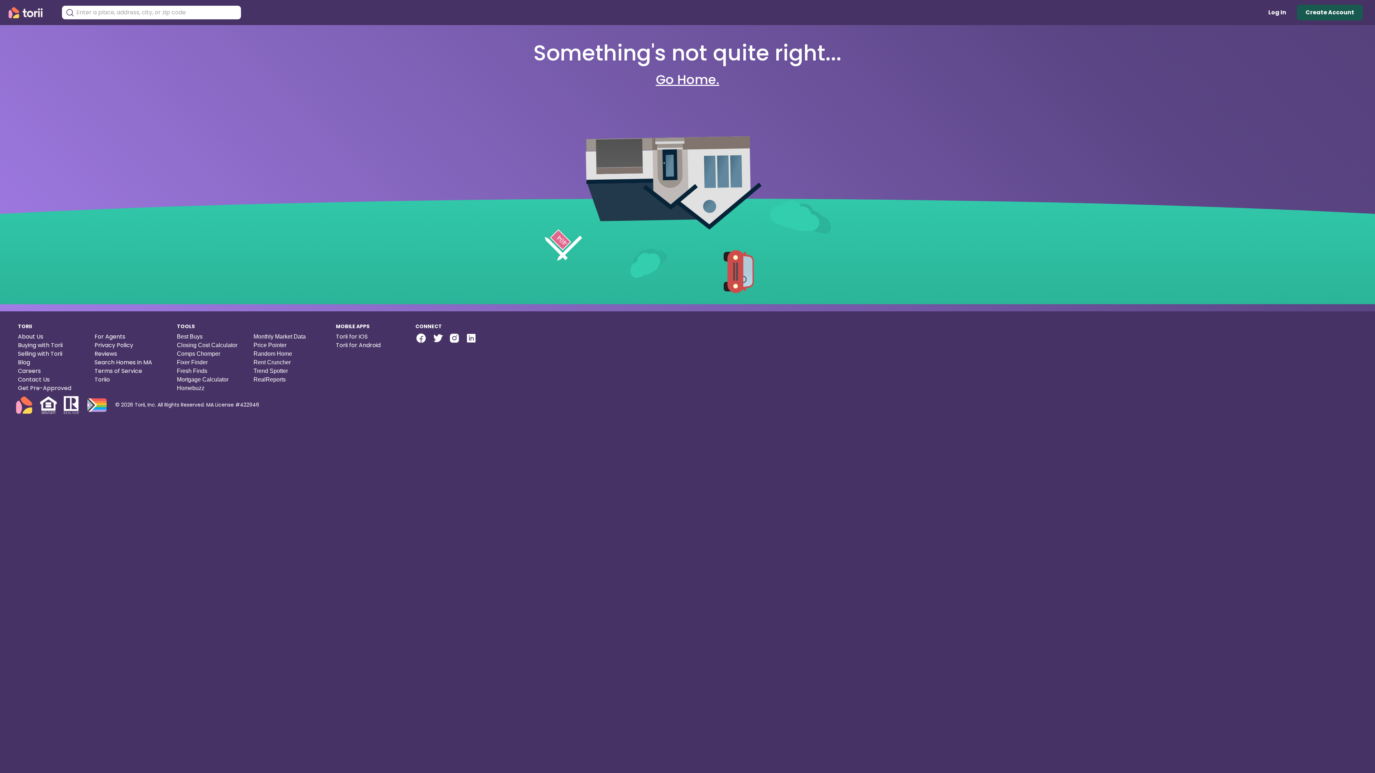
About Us (30, 336)
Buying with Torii (40, 345)
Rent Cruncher (272, 362)
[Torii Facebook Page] (421, 339)
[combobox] (156, 12)
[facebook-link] (421, 338)
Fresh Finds (192, 371)
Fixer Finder (192, 362)
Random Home (273, 354)
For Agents (110, 336)
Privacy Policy (114, 345)
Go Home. (687, 80)
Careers (29, 371)
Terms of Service (118, 371)
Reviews (106, 354)
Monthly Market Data (280, 337)
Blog (24, 362)
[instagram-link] (454, 338)
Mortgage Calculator (202, 379)
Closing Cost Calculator (207, 345)
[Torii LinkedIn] (471, 339)
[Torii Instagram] (454, 339)
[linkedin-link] (471, 338)
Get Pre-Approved (44, 388)
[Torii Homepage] (31, 12)
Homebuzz (190, 388)
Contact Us (34, 379)
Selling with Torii (40, 354)
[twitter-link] (437, 338)
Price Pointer (270, 345)
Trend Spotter (271, 371)
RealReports (270, 379)
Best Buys (190, 337)
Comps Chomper (198, 354)
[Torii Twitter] (437, 339)
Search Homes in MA (123, 362)
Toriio (102, 379)
